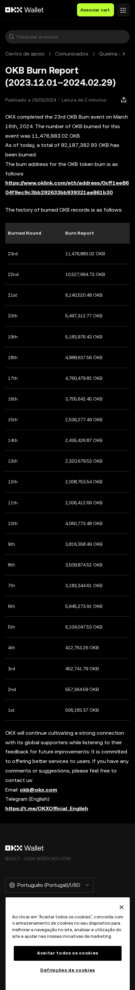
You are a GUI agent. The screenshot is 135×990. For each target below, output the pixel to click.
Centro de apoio (25, 54)
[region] (68, 943)
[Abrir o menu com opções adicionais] (123, 8)
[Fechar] (121, 907)
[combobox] (72, 37)
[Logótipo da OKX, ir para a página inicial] (24, 9)
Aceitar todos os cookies (67, 953)
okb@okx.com (38, 790)
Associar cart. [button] (95, 9)
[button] (11, 37)
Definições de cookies (67, 970)
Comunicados (71, 54)
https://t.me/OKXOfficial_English (46, 808)
